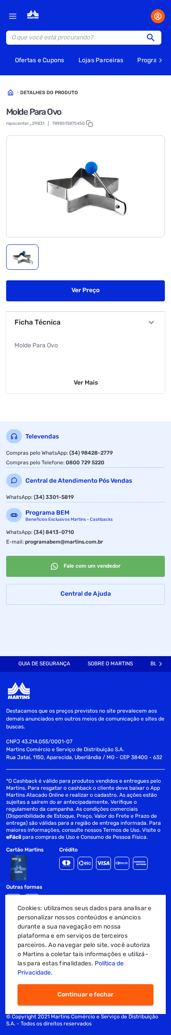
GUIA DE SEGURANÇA (44, 664)
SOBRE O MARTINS (110, 664)
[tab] (22, 257)
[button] (153, 37)
